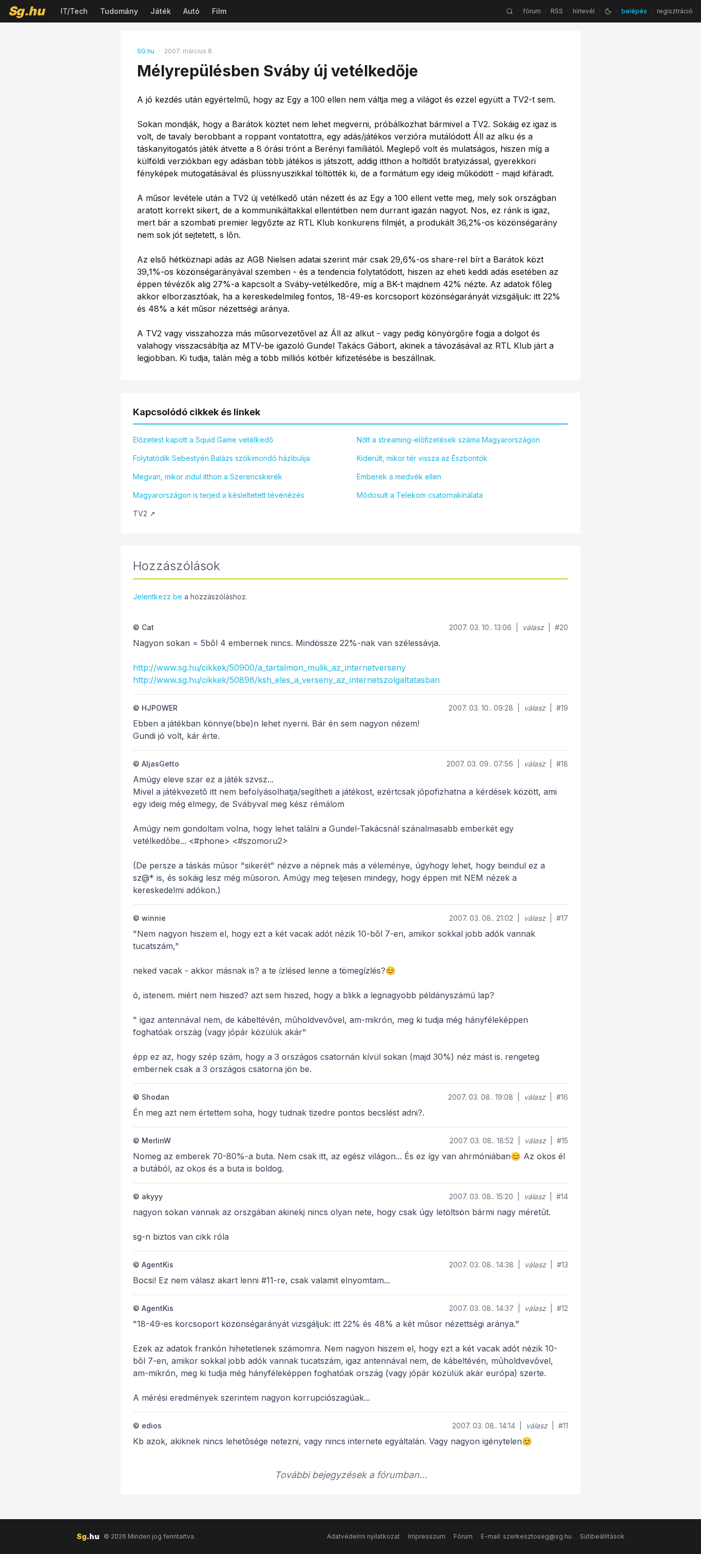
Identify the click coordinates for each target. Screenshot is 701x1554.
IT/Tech (74, 11)
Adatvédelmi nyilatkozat (363, 1536)
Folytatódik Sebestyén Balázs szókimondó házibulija (221, 458)
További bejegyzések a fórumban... (351, 1474)
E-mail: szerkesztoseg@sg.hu (526, 1536)
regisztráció (675, 11)
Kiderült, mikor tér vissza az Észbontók (422, 458)
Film (219, 11)
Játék (160, 11)
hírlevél (584, 11)
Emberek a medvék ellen (399, 476)
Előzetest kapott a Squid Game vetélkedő (203, 439)
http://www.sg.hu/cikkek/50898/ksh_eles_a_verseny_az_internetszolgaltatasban (286, 680)
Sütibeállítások (602, 1536)
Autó (191, 11)
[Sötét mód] (608, 11)
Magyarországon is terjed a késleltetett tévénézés (218, 495)
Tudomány (119, 11)
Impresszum (426, 1536)
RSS (557, 11)
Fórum (463, 1536)
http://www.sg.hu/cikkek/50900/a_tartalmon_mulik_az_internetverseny (269, 667)
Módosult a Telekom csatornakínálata (420, 495)
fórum (532, 11)
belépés (634, 11)
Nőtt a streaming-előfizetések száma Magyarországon (448, 439)
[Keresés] (509, 11)
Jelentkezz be (157, 596)
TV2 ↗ (144, 513)
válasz (533, 627)
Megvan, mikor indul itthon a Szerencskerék (207, 476)
